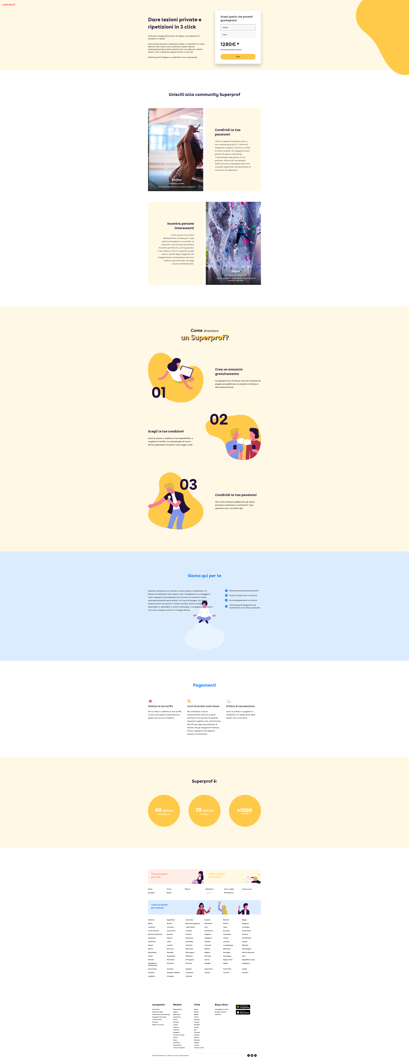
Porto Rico (171, 959)
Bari (195, 1030)
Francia (245, 934)
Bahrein (226, 920)
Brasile (225, 923)
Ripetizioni (210, 889)
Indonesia (189, 941)
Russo (175, 1040)
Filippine (207, 934)
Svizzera (151, 972)
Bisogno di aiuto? (221, 1012)
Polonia (151, 959)
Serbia (225, 963)
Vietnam (189, 976)
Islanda (226, 941)
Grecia (225, 938)
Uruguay (170, 976)
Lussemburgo (228, 945)
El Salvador (246, 931)
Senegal (207, 963)
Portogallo (190, 959)
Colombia (246, 927)
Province (155, 1022)
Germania (152, 938)
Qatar (207, 959)
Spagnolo (176, 1032)
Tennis (175, 1037)
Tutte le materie (179, 1047)
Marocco (170, 949)
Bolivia (169, 923)
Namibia (170, 952)
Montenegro (246, 949)
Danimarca (208, 931)
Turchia (226, 972)
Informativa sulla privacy (161, 1014)
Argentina (171, 920)
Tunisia (207, 972)
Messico (207, 949)
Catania (197, 1032)
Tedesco (176, 1027)
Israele (244, 941)
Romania (170, 963)
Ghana (169, 938)
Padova (196, 1042)
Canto (175, 1019)
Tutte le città (199, 1047)
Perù (243, 956)
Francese (176, 1030)
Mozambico (152, 952)
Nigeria (207, 952)
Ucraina (245, 972)
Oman (150, 956)
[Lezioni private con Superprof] (9, 4)
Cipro (225, 927)
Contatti (218, 1014)
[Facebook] (248, 1055)
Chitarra (176, 1022)
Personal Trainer (178, 1035)
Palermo (197, 1019)
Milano (187, 889)
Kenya (150, 945)
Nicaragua (190, 952)
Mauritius (189, 949)
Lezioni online (157, 1019)
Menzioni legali (157, 1012)
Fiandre (189, 934)
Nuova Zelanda (248, 952)
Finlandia (227, 934)
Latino (175, 1024)
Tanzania (189, 972)
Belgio (244, 920)
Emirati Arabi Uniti (155, 934)
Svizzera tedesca (173, 972)
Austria (207, 920)
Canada (170, 927)
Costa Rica (171, 931)
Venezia (196, 1035)
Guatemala (246, 938)
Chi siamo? (156, 1009)
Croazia (189, 931)
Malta (150, 949)
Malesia (245, 945)
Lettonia (189, 945)
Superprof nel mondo (159, 1017)
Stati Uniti (208, 969)
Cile (205, 927)
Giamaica (189, 938)
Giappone (208, 938)
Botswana (208, 923)
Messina (197, 1040)
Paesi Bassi (171, 956)
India (169, 941)
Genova (196, 1022)
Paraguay (227, 956)
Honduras (152, 941)
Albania (151, 920)
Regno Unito (228, 959)
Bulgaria (245, 923)
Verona (196, 1037)
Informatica (177, 1045)
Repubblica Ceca (248, 959)
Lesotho (170, 945)
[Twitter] (252, 1055)
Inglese (208, 893)
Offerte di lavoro (158, 1024)
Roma (150, 889)
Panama (207, 956)
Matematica (229, 893)
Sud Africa (227, 969)
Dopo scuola (247, 889)
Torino (168, 889)
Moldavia (227, 949)
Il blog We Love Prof (221, 1009)
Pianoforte (177, 1017)
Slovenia (170, 969)
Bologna (151, 893)
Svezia (244, 969)
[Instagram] (255, 1055)
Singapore (246, 963)
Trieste (196, 1045)
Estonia (170, 934)
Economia (176, 1042)
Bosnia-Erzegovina (193, 923)
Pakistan (189, 956)
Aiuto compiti (229, 889)
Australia (189, 920)
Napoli (169, 893)
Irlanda (207, 941)
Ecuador (226, 931)
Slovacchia (152, 969)
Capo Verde (190, 927)
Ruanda (189, 963)
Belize (150, 923)
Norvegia (226, 952)
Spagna (189, 969)
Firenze (196, 1027)
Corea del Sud (153, 931)
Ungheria (151, 976)
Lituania (207, 945)
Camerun (151, 927)
